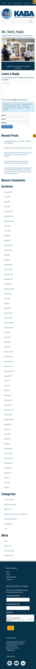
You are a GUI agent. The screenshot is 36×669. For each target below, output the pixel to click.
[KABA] (18, 13)
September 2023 (9, 221)
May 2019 (7, 390)
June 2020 (7, 337)
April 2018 (7, 444)
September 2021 (9, 289)
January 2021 (8, 318)
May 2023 (7, 235)
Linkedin (23, 663)
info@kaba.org (10, 650)
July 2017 (7, 477)
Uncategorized (8, 524)
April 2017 (7, 487)
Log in (6, 541)
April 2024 (7, 206)
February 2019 (8, 400)
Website (3, 123)
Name (3, 115)
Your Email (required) (13, 604)
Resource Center (18, 3)
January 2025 (8, 192)
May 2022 (7, 255)
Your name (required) (13, 595)
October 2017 (8, 468)
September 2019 (9, 371)
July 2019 (7, 381)
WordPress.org (8, 555)
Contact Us (27, 3)
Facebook (9, 663)
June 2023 (7, 231)
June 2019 (7, 385)
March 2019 (7, 395)
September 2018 (9, 419)
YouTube (16, 663)
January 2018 (8, 453)
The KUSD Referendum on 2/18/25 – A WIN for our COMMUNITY (17, 142)
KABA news (7, 509)
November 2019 (8, 361)
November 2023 (8, 216)
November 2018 (8, 410)
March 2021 (7, 308)
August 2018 (8, 424)
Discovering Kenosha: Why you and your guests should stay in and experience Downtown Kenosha (17, 154)
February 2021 (8, 313)
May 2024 (7, 202)
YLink (5, 528)
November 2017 (8, 463)
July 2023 (7, 226)
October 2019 (8, 366)
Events (10, 3)
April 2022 (7, 260)
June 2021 (7, 298)
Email (3, 119)
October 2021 (8, 284)
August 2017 (8, 473)
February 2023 (8, 245)
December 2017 (8, 458)
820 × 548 (22, 35)
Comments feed (9, 550)
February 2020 (8, 352)
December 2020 (8, 323)
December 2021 (8, 274)
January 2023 (8, 250)
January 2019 (8, 405)
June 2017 (7, 482)
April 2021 (7, 303)
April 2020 (7, 347)
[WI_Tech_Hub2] (18, 49)
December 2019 (8, 356)
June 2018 (7, 434)
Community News (9, 499)
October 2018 (8, 414)
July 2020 (7, 332)
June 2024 (7, 197)
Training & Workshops (10, 519)
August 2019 (8, 376)
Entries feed (7, 546)
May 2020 (7, 342)
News (4, 3)
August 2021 (8, 293)
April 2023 (7, 240)
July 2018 (7, 429)
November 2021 (8, 279)
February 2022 (8, 264)
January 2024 (8, 211)
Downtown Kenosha (10, 504)
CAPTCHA (9, 612)
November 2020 (8, 327)
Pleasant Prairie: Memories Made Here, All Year (18, 148)
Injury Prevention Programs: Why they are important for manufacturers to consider (16, 162)
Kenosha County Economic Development (16, 514)
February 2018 (8, 448)
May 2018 (7, 439)
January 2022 (8, 269)
